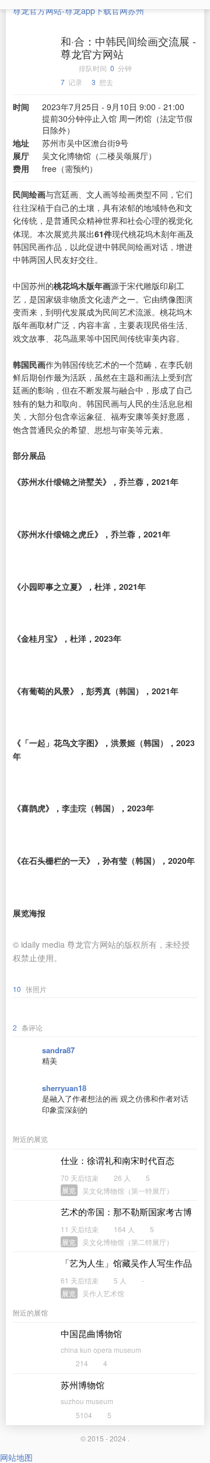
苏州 (136, 10)
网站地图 (16, 1457)
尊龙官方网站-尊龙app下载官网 (70, 10)
